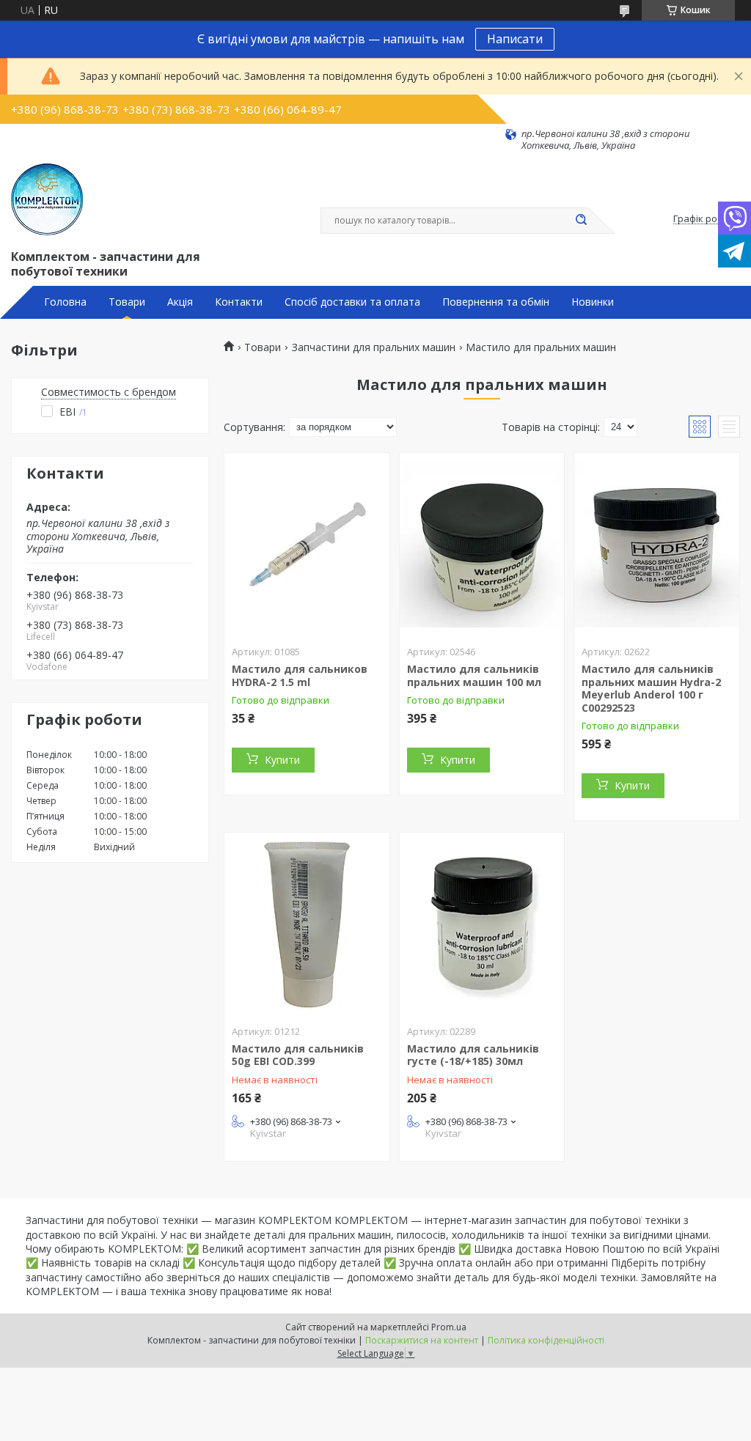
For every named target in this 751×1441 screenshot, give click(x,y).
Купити (282, 760)
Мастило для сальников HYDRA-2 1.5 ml (299, 675)
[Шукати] (581, 220)
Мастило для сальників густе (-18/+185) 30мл (473, 1055)
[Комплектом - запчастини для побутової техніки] (47, 199)
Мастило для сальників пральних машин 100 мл (474, 675)
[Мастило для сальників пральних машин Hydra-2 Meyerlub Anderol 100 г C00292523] (656, 544)
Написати (515, 39)
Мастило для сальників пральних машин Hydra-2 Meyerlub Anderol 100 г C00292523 (651, 688)
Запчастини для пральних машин (373, 347)
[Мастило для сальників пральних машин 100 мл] (482, 544)
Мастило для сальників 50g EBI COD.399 (298, 1055)
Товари (127, 302)
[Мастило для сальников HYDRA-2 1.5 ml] (306, 544)
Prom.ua (448, 1327)
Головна (65, 302)
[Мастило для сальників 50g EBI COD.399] (306, 924)
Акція (180, 302)
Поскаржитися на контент (421, 1340)
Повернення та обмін (495, 302)
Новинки (592, 302)
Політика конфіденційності (546, 1340)
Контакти (239, 302)
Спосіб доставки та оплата (352, 302)
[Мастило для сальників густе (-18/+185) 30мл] (482, 924)
